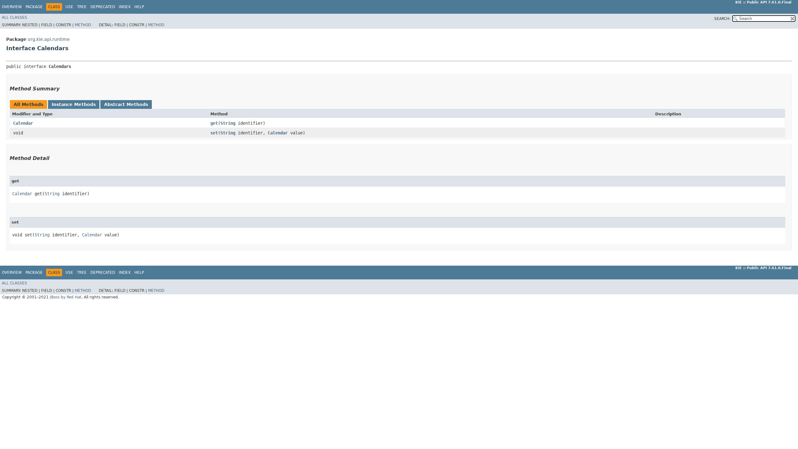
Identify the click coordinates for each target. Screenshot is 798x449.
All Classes (14, 17)
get (214, 123)
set (214, 132)
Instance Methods (74, 104)
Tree (82, 7)
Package (34, 7)
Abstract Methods (126, 104)
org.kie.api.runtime (49, 39)
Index (125, 7)
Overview (12, 7)
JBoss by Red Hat (65, 297)
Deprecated (102, 7)
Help (139, 7)
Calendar (23, 123)
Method (83, 25)
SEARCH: (722, 19)
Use (69, 7)
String (227, 123)
